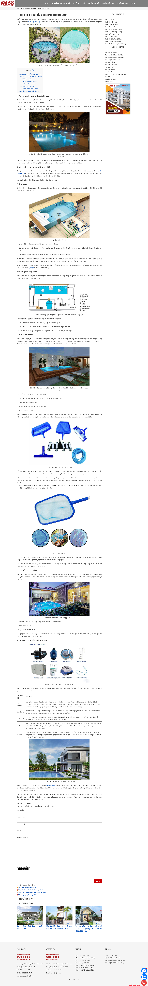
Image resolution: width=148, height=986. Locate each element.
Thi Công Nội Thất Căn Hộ (113, 60)
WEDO (18, 9)
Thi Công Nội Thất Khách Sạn (115, 960)
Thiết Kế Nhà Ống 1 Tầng (113, 29)
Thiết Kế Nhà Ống (111, 27)
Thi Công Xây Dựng (108, 3)
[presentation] (58, 935)
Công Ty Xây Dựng (111, 955)
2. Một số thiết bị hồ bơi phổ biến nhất (30, 76)
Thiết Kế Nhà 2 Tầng (112, 34)
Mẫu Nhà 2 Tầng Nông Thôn (85, 965)
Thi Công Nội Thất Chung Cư (114, 57)
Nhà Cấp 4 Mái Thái (82, 955)
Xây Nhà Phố (109, 67)
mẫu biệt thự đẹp (34, 22)
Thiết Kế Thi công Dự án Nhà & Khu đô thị (65, 3)
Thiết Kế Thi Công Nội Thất (90, 3)
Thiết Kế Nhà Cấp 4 (111, 24)
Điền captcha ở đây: (23, 867)
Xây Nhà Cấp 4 (110, 62)
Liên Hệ (133, 3)
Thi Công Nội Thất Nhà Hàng (114, 963)
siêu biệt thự (50, 785)
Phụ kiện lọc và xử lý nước (28, 81)
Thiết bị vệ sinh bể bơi (27, 86)
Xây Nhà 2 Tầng (110, 69)
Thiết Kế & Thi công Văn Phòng (115, 44)
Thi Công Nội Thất (111, 52)
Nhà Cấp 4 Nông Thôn (83, 960)
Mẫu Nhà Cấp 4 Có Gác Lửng (85, 958)
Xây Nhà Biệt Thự (111, 65)
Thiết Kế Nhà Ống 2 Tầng (113, 32)
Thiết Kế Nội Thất (111, 22)
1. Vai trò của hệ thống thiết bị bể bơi (29, 74)
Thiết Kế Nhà (109, 20)
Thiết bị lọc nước (26, 79)
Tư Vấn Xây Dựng (122, 3)
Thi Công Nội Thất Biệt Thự (114, 55)
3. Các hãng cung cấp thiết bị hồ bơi (29, 91)
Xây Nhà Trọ (109, 72)
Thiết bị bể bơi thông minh (29, 89)
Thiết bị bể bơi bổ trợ (27, 84)
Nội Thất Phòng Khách (112, 958)
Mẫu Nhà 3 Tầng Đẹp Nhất (85, 970)
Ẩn (33, 70)
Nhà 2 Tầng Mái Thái (83, 963)
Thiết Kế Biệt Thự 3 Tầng (113, 41)
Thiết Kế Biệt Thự (111, 36)
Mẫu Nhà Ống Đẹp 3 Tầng (84, 968)
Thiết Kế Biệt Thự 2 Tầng (113, 39)
